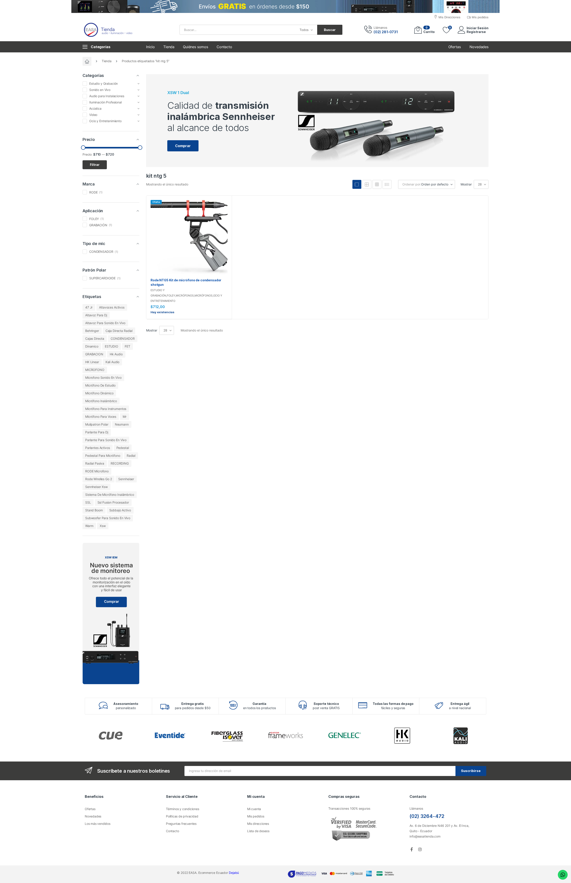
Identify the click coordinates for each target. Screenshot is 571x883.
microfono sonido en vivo (103, 377)
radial (131, 455)
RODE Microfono (97, 471)
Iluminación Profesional (105, 102)
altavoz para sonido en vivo (105, 323)
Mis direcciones (258, 823)
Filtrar (94, 165)
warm (89, 526)
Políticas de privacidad (182, 816)
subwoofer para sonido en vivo (107, 518)
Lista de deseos (258, 831)
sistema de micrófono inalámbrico (109, 494)
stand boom (94, 510)
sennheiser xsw (96, 487)
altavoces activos (111, 307)
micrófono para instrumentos (105, 409)
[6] (376, 184)
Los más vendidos (97, 823)
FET (127, 346)
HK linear (92, 362)
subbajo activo (120, 510)
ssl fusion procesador (113, 502)
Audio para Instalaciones (106, 96)
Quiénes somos (195, 47)
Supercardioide (102, 278)
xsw (103, 526)
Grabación (98, 225)
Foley (171, 295)
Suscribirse (471, 771)
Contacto (224, 47)
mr (124, 416)
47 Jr (89, 307)
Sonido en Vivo (99, 90)
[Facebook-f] (412, 849)
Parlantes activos (97, 448)
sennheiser (126, 479)
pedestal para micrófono (102, 455)
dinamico (91, 346)
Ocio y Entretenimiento (105, 121)
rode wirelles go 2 (98, 479)
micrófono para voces (100, 416)
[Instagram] (420, 849)
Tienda (168, 47)
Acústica (95, 108)
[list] (387, 184)
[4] (356, 184)
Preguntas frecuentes (181, 823)
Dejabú (234, 873)
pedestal (122, 448)
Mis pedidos (255, 816)
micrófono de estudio (100, 385)
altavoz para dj (96, 315)
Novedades (93, 816)
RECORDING (120, 463)
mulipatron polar (96, 424)
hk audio (116, 354)
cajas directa (94, 338)
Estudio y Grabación (103, 83)
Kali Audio (113, 362)
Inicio (150, 47)
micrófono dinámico (99, 393)
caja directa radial (119, 331)
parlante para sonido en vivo (105, 440)
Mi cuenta (254, 809)
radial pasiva (94, 463)
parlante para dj (96, 432)
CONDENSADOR (122, 338)
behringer (92, 331)
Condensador (101, 251)
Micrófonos (185, 295)
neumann (122, 424)
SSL (88, 502)
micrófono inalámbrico (101, 401)
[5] (366, 184)
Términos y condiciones (182, 809)
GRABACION (94, 354)
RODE (93, 192)
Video (93, 115)
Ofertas (90, 809)
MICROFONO (94, 370)
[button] (183, 145)
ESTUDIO (111, 346)
